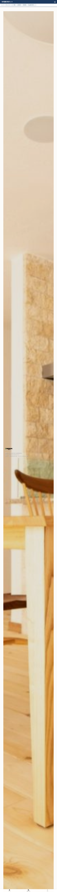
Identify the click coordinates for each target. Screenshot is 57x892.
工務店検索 (19, 4)
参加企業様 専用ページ (32, 4)
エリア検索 (13, 4)
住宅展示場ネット (7, 2)
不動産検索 (24, 4)
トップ (3, 4)
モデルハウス (8, 4)
